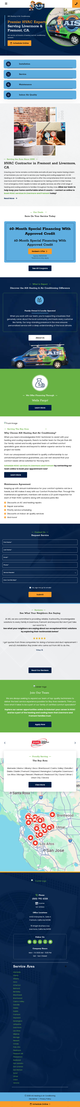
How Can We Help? (10, 580)
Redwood (17, 1060)
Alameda (17, 972)
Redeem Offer (38, 251)
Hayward (16, 1018)
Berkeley (16, 991)
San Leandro (18, 1063)
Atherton (17, 985)
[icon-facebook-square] (30, 942)
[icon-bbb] (45, 942)
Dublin (15, 1011)
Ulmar (15, 1076)
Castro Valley (18, 1001)
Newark (16, 1040)
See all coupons (40, 268)
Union (15, 1079)
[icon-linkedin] (50, 942)
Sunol (15, 1073)
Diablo (15, 1008)
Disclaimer (33, 1099)
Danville (16, 1005)
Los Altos (16, 1031)
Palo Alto (16, 1047)
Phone (6, 565)
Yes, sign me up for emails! (41, 588)
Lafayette (17, 1024)
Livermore (17, 1027)
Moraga (16, 1037)
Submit (40, 594)
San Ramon (17, 1070)
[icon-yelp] (35, 942)
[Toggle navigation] (6, 3)
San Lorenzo (18, 1066)
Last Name (8, 550)
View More (40, 784)
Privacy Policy (45, 1099)
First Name (8, 542)
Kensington (17, 1021)
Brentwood (17, 998)
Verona (16, 1083)
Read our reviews (40, 670)
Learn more (15, 475)
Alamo (15, 975)
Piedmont (17, 1050)
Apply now (40, 724)
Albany (16, 978)
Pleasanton (17, 1057)
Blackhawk (17, 995)
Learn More (40, 407)
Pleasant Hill (18, 1053)
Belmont (16, 988)
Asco (15, 982)
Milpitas (16, 1034)
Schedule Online (21, 43)
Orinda (16, 1044)
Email (6, 557)
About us (40, 337)
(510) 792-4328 (40, 898)
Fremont (16, 1014)
